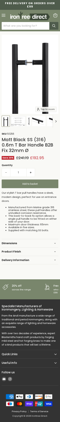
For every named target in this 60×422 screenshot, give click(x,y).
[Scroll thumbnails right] (55, 121)
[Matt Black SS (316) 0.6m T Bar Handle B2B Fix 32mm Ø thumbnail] (6, 121)
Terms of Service (39, 411)
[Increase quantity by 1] (30, 172)
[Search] (53, 26)
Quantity (7, 165)
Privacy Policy (19, 411)
